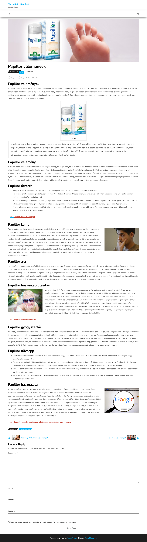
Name (11, 488)
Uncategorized (25, 429)
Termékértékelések (19, 4)
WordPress (72, 538)
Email (11, 499)
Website (11, 511)
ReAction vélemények (117, 438)
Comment (12, 453)
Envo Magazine (91, 538)
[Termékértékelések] (9, 13)
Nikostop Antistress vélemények (34, 438)
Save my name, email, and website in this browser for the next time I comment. (43, 522)
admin (30, 72)
